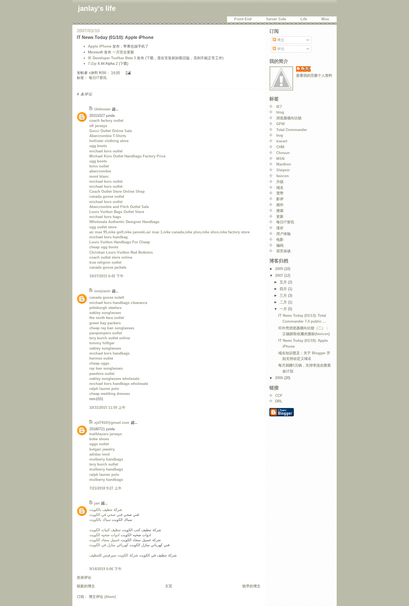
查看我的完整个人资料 (314, 75)
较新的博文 (86, 586)
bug (279, 135)
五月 (284, 282)
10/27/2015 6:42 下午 (106, 276)
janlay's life (97, 8)
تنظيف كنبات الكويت (105, 530)
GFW (280, 124)
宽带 (280, 193)
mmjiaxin (102, 291)
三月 (284, 295)
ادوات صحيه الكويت (104, 535)
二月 (284, 302)
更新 (280, 216)
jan (97, 503)
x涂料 (306, 68)
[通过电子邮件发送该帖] (128, 73)
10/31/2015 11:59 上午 (107, 407)
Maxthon (283, 164)
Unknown (102, 109)
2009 (279, 269)
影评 (280, 199)
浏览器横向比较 (289, 118)
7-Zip (92, 63)
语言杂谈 (283, 251)
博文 (280, 40)
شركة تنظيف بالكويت (105, 510)
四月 (284, 289)
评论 (280, 49)
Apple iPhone (99, 46)
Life (303, 19)
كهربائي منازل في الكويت (108, 545)
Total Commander (291, 130)
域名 (280, 187)
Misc (325, 19)
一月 (284, 309)
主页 (168, 586)
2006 (279, 378)
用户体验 (283, 234)
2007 (279, 275)
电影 (280, 240)
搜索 (280, 211)
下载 (150, 58)
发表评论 (84, 577)
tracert (281, 141)
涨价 (280, 228)
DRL (278, 401)
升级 (280, 182)
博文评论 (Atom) (102, 597)
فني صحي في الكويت (105, 515)
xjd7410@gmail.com (111, 423)
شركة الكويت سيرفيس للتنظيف (113, 555)
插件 (280, 205)
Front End (243, 19)
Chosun (283, 153)
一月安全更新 (123, 52)
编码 (280, 245)
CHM (280, 147)
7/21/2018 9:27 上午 (105, 488)
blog (280, 112)
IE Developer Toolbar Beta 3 (112, 58)
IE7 (279, 107)
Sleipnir (283, 170)
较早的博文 (251, 586)
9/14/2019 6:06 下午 (105, 569)
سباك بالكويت (100, 520)
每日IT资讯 (98, 78)
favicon (282, 176)
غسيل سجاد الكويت (104, 540)
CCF (278, 396)
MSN (280, 159)
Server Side (276, 19)
